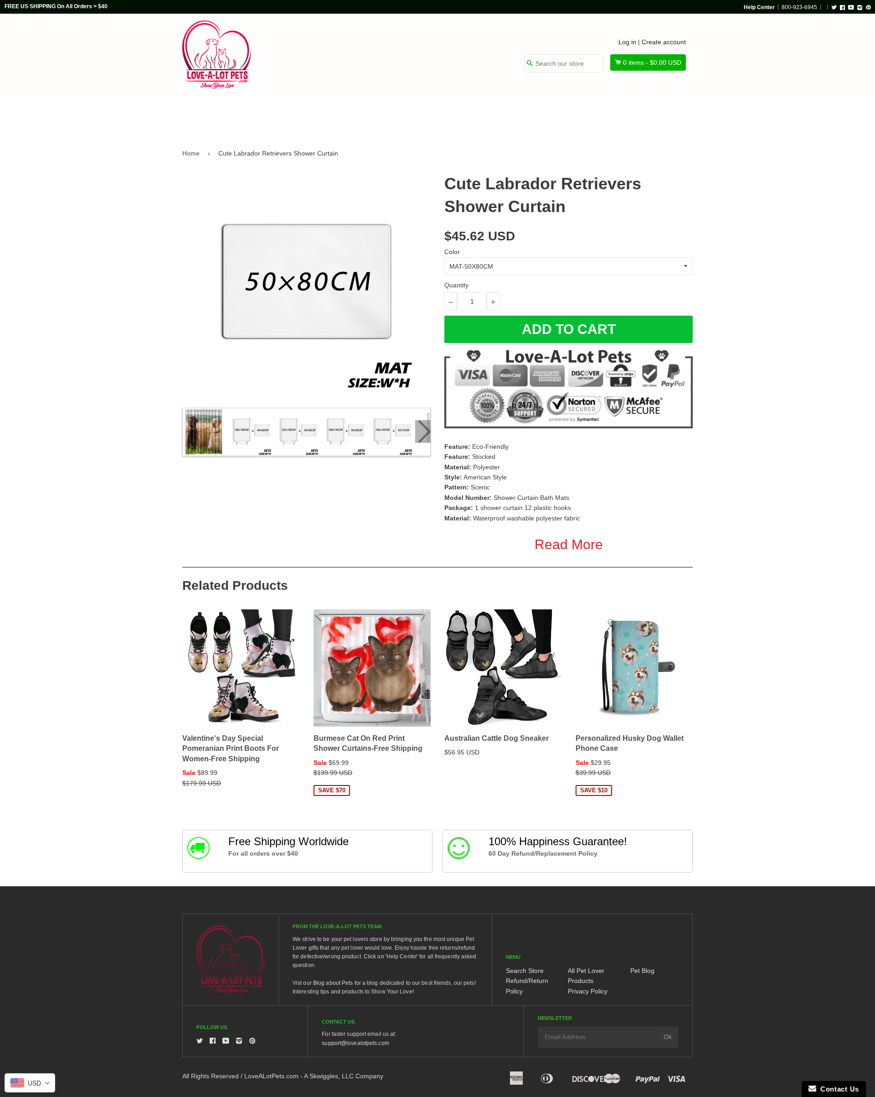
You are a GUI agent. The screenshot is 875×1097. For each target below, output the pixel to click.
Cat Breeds (339, 115)
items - (652, 62)
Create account (664, 42)
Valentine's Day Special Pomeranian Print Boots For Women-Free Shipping (230, 748)
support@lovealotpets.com (355, 1043)
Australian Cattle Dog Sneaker (496, 738)
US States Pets (470, 115)
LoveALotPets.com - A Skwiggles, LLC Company (313, 1076)
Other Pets (401, 115)
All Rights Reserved (210, 1076)
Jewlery (607, 115)
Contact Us (837, 1089)
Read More (569, 544)
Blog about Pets (333, 983)
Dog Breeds (275, 115)
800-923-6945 (799, 7)
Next (423, 431)
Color (452, 251)
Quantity (456, 285)
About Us (662, 115)
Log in (627, 42)
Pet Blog (642, 970)
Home (191, 153)
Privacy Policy (587, 991)
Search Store (525, 970)
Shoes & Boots (544, 115)
